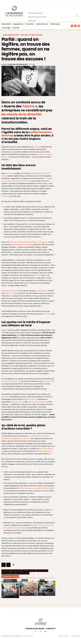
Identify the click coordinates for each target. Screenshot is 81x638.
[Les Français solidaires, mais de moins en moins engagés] (28, 588)
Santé (42, 580)
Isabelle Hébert (30, 399)
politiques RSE (48, 381)
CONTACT (51, 628)
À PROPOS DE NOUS (34, 628)
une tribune (10, 173)
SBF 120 (38, 275)
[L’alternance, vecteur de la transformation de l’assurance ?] (10, 589)
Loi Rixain (37, 147)
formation (5, 397)
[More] (13, 565)
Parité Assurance (17, 402)
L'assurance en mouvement (17, 64)
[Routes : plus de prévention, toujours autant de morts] (46, 588)
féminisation (16, 570)
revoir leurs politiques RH (11, 381)
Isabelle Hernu (42, 291)
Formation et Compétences (8, 580)
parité (13, 573)
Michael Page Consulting (21, 245)
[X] (8, 565)
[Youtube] (79, 26)
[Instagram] (72, 26)
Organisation (11, 35)
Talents (28, 106)
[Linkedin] (75, 26)
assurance (6, 570)
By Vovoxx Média (27, 636)
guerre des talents (46, 449)
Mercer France (10, 293)
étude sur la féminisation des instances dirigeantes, (28, 242)
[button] (77, 16)
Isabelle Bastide (42, 570)
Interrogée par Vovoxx (9, 291)
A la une (24, 580)
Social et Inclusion (31, 35)
